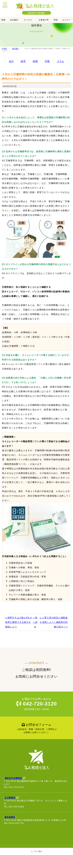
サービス (28, 20)
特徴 (3, 20)
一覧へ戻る (35, 622)
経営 (23, 61)
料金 (56, 20)
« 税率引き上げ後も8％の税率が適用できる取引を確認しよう (18, 622)
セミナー (66, 20)
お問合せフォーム (36, 728)
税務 (35, 61)
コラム (60, 61)
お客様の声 (44, 20)
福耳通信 (15, 48)
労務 (47, 61)
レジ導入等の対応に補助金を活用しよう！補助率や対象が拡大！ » (54, 622)
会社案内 (14, 20)
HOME (4, 48)
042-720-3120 (39, 704)
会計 (11, 61)
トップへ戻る (36, 851)
